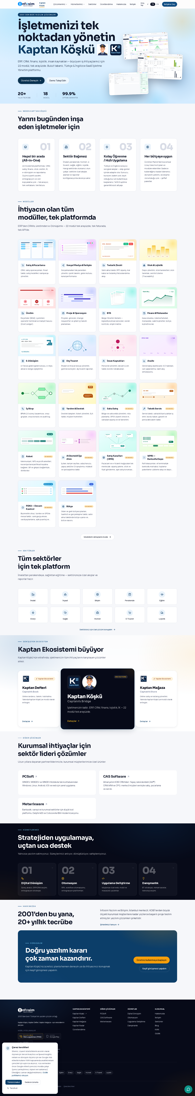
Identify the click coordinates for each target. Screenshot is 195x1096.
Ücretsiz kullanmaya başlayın (151, 960)
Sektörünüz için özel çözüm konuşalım (96, 629)
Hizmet (88, 1072)
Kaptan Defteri (79, 1017)
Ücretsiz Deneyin (29, 80)
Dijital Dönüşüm (134, 1013)
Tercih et (14, 1088)
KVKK (157, 1029)
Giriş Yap (144, 4)
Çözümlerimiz (59, 4)
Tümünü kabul (13, 1082)
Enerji (70, 1072)
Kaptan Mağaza (79, 1021)
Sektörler (92, 4)
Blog (157, 1025)
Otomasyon (133, 1017)
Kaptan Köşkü (78, 1013)
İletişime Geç (169, 4)
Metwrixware (105, 1021)
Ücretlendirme (106, 4)
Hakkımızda (121, 4)
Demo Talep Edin (57, 80)
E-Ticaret (99, 1072)
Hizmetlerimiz (77, 4)
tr (153, 4)
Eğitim (61, 1072)
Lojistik (108, 1072)
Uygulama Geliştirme (136, 1021)
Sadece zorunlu (31, 1082)
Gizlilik (157, 1033)
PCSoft (103, 1013)
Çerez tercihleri (69, 1086)
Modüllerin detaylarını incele (96, 537)
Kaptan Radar (78, 1025)
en (158, 4)
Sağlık (79, 1072)
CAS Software (106, 1017)
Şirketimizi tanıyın (108, 924)
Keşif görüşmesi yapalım (154, 968)
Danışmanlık (133, 1025)
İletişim (133, 4)
